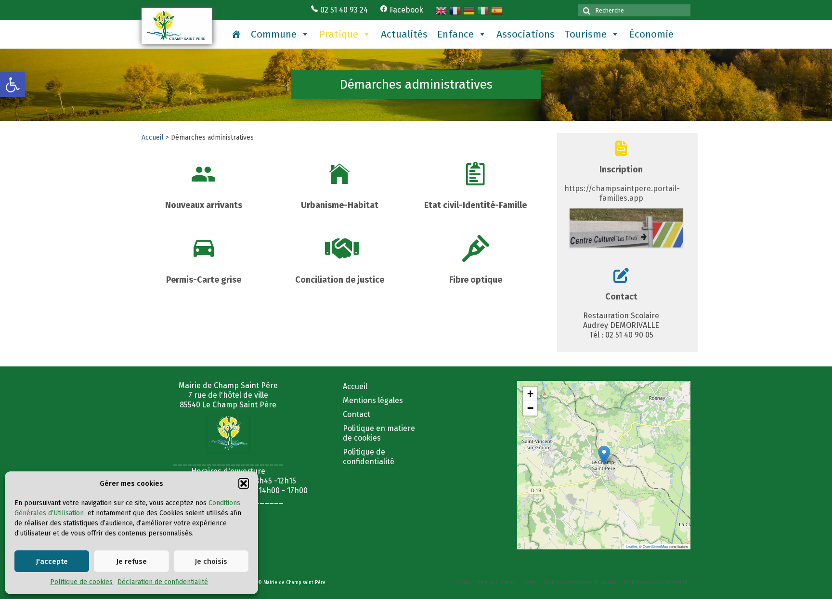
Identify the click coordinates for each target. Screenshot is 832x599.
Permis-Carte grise (203, 279)
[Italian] (484, 7)
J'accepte (52, 561)
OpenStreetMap (655, 546)
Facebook (405, 9)
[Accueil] (236, 34)
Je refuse (131, 561)
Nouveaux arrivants (203, 205)
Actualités (404, 34)
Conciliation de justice (339, 279)
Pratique (338, 34)
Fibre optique (475, 279)
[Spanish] (498, 7)
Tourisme (585, 34)
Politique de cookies (81, 582)
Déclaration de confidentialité (162, 582)
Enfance (455, 34)
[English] (442, 7)
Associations (525, 34)
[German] (470, 7)
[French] (456, 7)
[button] (12, 84)
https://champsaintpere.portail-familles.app (622, 193)
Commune (274, 34)
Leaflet (631, 546)
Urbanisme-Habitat (339, 205)
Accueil (153, 137)
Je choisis (211, 561)
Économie (651, 34)
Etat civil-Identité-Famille (475, 205)
